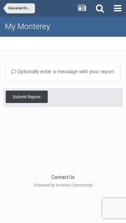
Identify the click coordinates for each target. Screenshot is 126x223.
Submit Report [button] (27, 96)
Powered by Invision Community (63, 185)
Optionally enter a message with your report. (65, 72)
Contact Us (63, 177)
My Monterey (27, 26)
